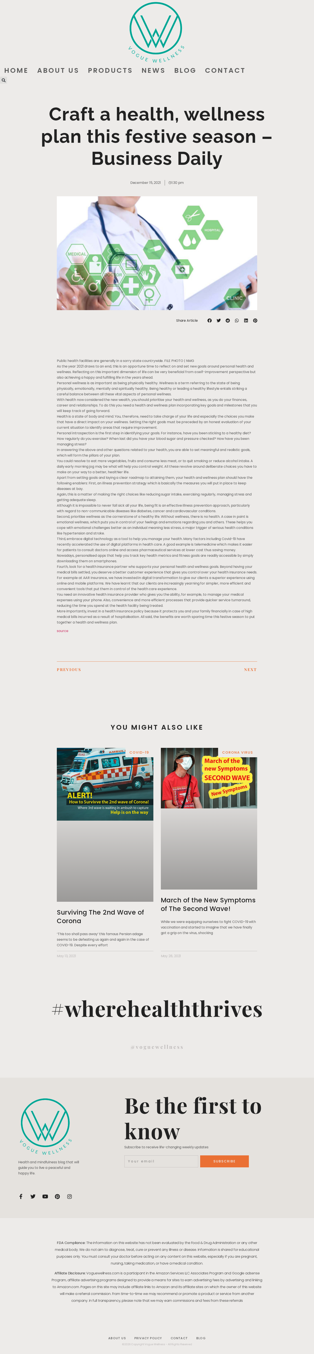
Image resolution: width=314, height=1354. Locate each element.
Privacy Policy (148, 1338)
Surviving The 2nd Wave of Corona (100, 916)
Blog (185, 70)
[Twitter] (32, 1196)
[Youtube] (45, 1196)
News (154, 70)
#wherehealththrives (157, 1008)
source (62, 630)
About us (58, 70)
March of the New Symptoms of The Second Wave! (208, 904)
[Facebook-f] (20, 1196)
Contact (225, 70)
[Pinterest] (57, 1196)
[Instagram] (69, 1196)
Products (110, 70)
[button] (3, 80)
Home (16, 70)
